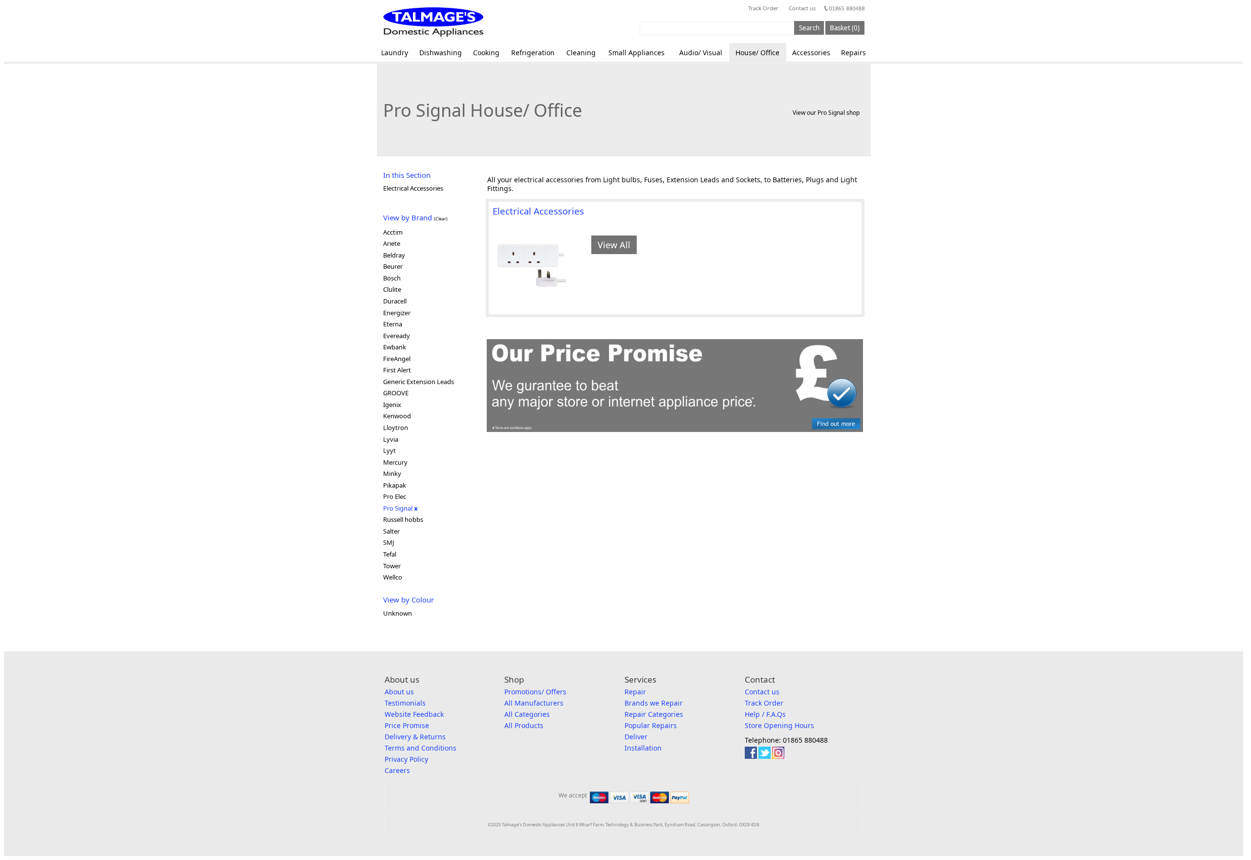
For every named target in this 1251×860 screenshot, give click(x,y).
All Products (523, 725)
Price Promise (407, 725)
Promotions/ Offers (535, 691)
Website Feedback (414, 714)
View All (614, 245)
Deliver (636, 736)
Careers (397, 770)
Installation (643, 747)
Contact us (802, 8)
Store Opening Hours (779, 725)
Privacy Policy (406, 759)
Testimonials (405, 703)
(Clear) (441, 218)
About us (399, 691)
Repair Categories (654, 714)
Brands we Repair (654, 703)
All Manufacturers (533, 703)
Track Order (763, 8)
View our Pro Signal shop (826, 112)
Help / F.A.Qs (765, 714)
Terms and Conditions (420, 747)
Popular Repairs (651, 725)
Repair (635, 691)
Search (809, 27)
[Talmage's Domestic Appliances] (433, 22)
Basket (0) (845, 27)
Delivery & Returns (415, 736)
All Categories (527, 714)
